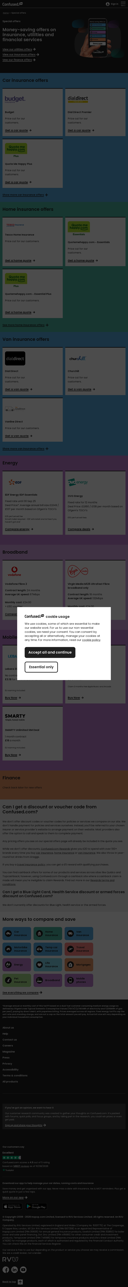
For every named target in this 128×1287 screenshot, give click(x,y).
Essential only (41, 667)
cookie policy (91, 640)
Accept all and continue (50, 652)
